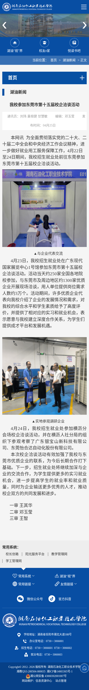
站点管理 (60, 680)
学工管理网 (14, 561)
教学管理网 (59, 554)
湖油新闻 (69, 60)
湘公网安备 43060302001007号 (48, 676)
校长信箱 (12, 554)
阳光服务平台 (34, 554)
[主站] (44, 620)
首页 (53, 60)
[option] (44, 25)
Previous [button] (4, 25)
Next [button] (84, 25)
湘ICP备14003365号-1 (59, 671)
